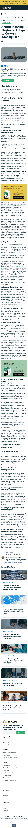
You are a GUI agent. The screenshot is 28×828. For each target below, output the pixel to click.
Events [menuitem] (4, 808)
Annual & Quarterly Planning (8, 20)
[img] (22, 44)
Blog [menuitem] (4, 806)
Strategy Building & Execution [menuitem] (10, 768)
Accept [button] (14, 825)
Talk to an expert (8, 80)
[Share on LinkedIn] (2, 66)
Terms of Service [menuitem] (20, 816)
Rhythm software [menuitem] (8, 737)
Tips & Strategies (21, 20)
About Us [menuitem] (5, 788)
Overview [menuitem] (5, 740)
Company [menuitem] (5, 785)
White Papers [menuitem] (6, 811)
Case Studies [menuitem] (6, 793)
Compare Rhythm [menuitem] (7, 745)
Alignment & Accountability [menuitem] (10, 765)
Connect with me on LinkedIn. (14, 562)
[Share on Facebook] (5, 66)
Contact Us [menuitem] (5, 795)
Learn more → (24, 2)
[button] (3, 44)
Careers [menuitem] (5, 798)
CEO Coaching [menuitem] (6, 755)
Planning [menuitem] (5, 750)
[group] (14, 44)
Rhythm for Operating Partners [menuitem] (10, 780)
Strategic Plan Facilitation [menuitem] (9, 753)
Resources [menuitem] (6, 803)
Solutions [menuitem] (5, 762)
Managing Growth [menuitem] (7, 778)
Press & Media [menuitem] (6, 790)
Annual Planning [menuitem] (7, 770)
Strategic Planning (6, 22)
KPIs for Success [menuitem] (7, 775)
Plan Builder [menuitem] (6, 742)
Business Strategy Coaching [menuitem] (10, 758)
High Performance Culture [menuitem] (9, 773)
